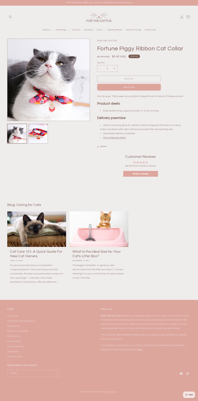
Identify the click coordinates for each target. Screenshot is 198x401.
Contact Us (13, 316)
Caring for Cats (14, 357)
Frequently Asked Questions (21, 321)
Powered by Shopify (109, 392)
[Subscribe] (56, 373)
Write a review (140, 174)
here (139, 349)
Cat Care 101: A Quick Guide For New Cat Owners (36, 254)
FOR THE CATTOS (94, 392)
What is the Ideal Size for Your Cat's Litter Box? (96, 254)
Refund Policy (14, 336)
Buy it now (129, 87)
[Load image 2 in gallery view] (38, 133)
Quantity (101, 63)
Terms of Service (15, 346)
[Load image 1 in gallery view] (17, 133)
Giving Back (13, 351)
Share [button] (103, 146)
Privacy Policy (14, 341)
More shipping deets (114, 137)
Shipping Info (13, 326)
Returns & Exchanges (17, 331)
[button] (10, 17)
